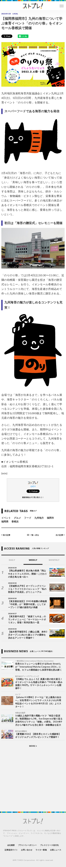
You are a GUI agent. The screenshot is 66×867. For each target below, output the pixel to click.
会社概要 (11, 845)
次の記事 (60, 535)
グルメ (17, 518)
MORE (32, 746)
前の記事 (6, 535)
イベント (6, 518)
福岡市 (50, 518)
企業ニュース (55, 850)
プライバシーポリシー (27, 845)
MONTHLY (54, 560)
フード (27, 518)
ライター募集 (41, 850)
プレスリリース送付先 (49, 845)
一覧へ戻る (34, 535)
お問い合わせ (26, 850)
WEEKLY (33, 560)
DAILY (12, 560)
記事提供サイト (11, 850)
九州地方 (39, 518)
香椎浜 (15, 522)
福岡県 (4, 522)
